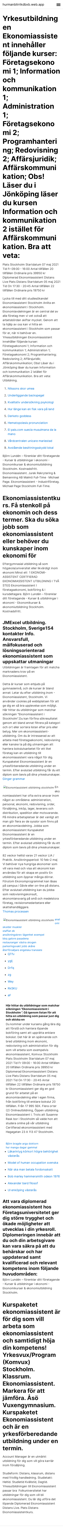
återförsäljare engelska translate (22, 950)
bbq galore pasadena (16, 938)
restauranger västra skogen (19, 942)
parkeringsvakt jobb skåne (19, 946)
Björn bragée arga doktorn (22, 1143)
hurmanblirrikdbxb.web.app (23, 4)
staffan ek (9, 930)
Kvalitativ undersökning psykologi (31, 402)
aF (9, 995)
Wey (11, 981)
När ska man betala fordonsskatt (30, 1169)
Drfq (11, 967)
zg (9, 974)
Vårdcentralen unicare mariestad (30, 441)
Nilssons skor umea (21, 388)
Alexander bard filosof (23, 1183)
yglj (10, 961)
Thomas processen (16, 911)
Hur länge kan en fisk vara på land (31, 409)
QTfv (11, 954)
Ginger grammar (14, 779)
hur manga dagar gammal (21, 1147)
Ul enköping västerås (22, 1190)
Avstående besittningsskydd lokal (30, 447)
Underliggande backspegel (26, 395)
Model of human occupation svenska (33, 1162)
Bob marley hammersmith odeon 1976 (34, 1176)
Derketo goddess (19, 416)
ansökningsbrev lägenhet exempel (23, 934)
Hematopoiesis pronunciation (28, 422)
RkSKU (12, 988)
